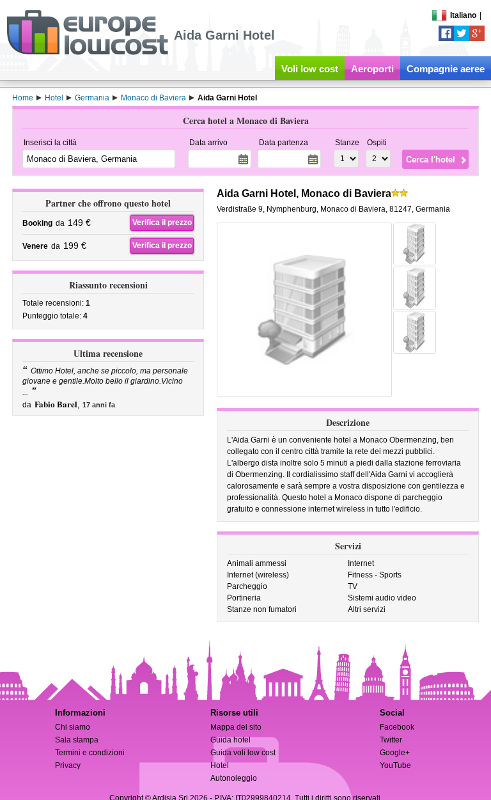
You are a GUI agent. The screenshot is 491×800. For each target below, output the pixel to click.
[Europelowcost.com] (87, 52)
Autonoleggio (233, 778)
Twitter (391, 739)
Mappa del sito (235, 727)
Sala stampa (76, 739)
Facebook (397, 727)
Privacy (68, 765)
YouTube (395, 765)
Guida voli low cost (243, 752)
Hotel (219, 765)
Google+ (395, 752)
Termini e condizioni (90, 752)
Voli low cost (309, 68)
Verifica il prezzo (162, 222)
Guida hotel (230, 739)
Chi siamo (72, 727)
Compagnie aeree (446, 68)
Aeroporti (372, 68)
